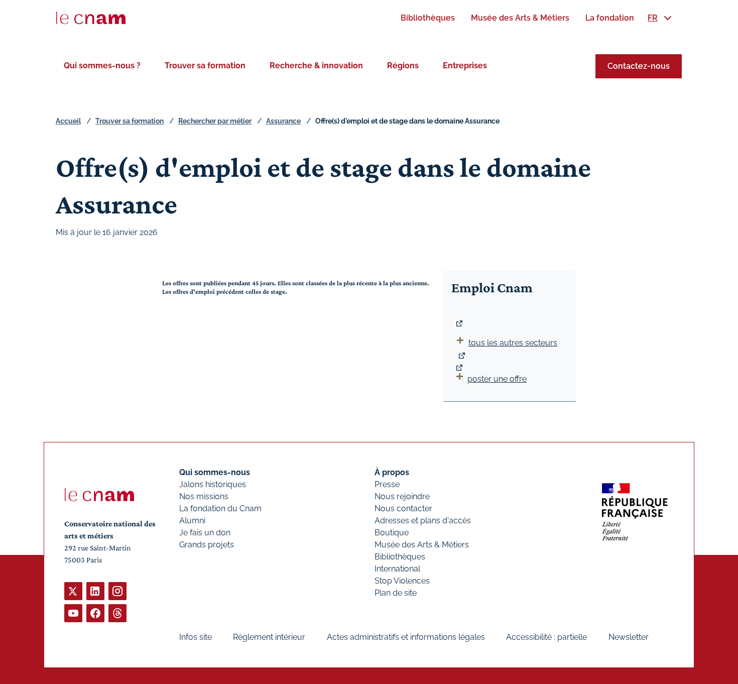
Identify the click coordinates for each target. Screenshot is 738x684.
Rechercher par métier (215, 121)
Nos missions (203, 496)
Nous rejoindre (402, 496)
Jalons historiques (212, 484)
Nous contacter (403, 508)
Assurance (283, 121)
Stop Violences (402, 581)
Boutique (392, 532)
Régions (403, 65)
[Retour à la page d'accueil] (91, 18)
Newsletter (628, 637)
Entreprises (465, 65)
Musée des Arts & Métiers (422, 544)
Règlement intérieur (269, 637)
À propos (392, 472)
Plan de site (396, 593)
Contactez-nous (638, 66)
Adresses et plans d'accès (423, 520)
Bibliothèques (400, 556)
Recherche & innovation (316, 65)
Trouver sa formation (205, 65)
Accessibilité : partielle (546, 637)
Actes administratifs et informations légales (406, 637)
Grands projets (206, 544)
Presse (387, 484)
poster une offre (497, 379)
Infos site (195, 637)
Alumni (192, 520)
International (397, 569)
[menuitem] (428, 18)
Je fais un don (204, 532)
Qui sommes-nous (214, 472)
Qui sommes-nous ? (102, 65)
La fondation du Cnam (220, 508)
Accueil (68, 121)
